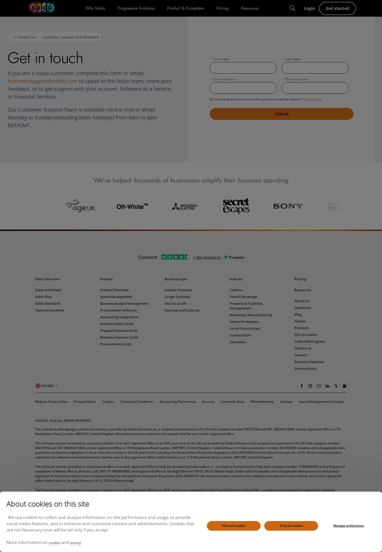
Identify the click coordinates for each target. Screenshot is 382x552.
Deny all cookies (291, 525)
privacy (75, 542)
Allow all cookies (234, 525)
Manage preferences (348, 525)
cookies (54, 542)
